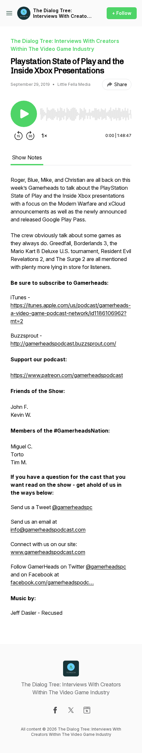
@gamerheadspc (72, 507)
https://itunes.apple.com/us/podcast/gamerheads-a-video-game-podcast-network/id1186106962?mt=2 (71, 313)
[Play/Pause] (24, 114)
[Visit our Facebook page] (55, 710)
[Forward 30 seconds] (30, 135)
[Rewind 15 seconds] (18, 135)
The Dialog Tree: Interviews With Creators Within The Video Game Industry (62, 13)
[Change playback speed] (44, 135)
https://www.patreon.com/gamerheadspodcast (67, 375)
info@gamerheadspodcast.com (48, 529)
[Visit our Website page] (87, 710)
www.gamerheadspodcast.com (48, 552)
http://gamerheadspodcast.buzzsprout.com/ (63, 343)
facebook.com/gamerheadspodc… (52, 582)
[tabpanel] (71, 399)
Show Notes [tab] (27, 157)
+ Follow (121, 13)
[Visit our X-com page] (71, 710)
